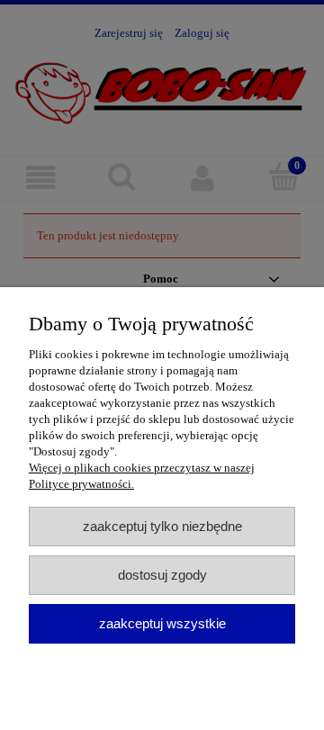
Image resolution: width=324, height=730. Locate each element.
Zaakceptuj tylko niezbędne (162, 526)
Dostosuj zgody (162, 574)
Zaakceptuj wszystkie (162, 623)
